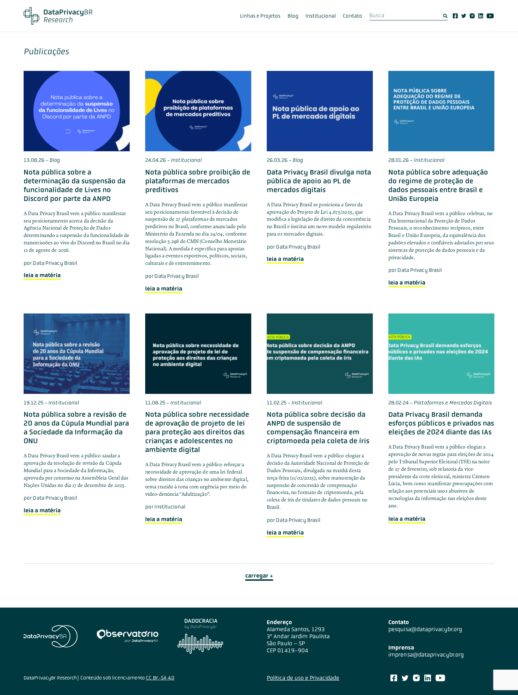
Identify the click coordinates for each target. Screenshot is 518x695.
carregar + (259, 575)
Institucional (321, 16)
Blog (293, 16)
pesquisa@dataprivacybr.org (425, 629)
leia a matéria (42, 275)
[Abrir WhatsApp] (500, 677)
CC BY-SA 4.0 (160, 678)
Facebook (455, 16)
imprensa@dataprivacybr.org (426, 654)
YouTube (490, 16)
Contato (352, 16)
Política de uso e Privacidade (303, 678)
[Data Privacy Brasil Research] (58, 16)
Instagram (472, 16)
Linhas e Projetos (260, 16)
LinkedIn (480, 16)
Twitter (464, 16)
